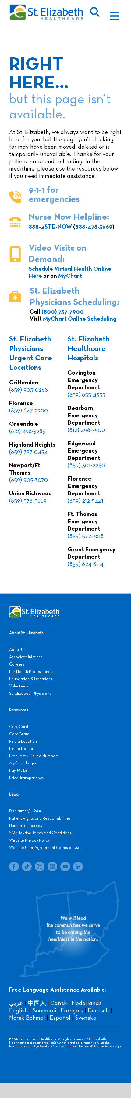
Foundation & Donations (30, 679)
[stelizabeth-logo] (46, 7)
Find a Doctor (21, 749)
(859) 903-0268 (28, 390)
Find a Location (23, 741)
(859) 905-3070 (28, 480)
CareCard (18, 727)
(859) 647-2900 (28, 411)
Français (72, 1011)
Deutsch (98, 1011)
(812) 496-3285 (27, 431)
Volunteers (19, 686)
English (18, 1011)
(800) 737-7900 (62, 312)
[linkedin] (78, 866)
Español (60, 1018)
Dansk (59, 1003)
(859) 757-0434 (28, 452)
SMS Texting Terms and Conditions (40, 833)
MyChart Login (22, 763)
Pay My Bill (19, 770)
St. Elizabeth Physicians (30, 693)
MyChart (70, 276)
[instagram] (52, 866)
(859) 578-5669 (28, 501)
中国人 (37, 1003)
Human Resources (25, 826)
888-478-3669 (93, 227)
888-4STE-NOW (50, 227)
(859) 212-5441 (85, 501)
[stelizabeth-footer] (34, 609)
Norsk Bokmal (27, 1018)
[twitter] (39, 866)
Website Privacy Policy (29, 840)
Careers (16, 664)
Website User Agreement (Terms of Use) (45, 848)
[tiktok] (27, 866)
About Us (17, 650)
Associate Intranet (25, 657)
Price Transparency (26, 778)
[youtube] (65, 866)
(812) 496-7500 (86, 430)
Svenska (86, 1018)
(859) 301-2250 (86, 465)
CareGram (19, 734)
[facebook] (14, 866)
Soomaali (44, 1011)
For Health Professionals (31, 671)
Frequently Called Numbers (34, 756)
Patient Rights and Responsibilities (40, 818)
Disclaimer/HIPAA (25, 811)
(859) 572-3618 (86, 536)
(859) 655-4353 (86, 395)
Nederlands (87, 1003)
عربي (16, 1003)
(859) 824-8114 (85, 564)
